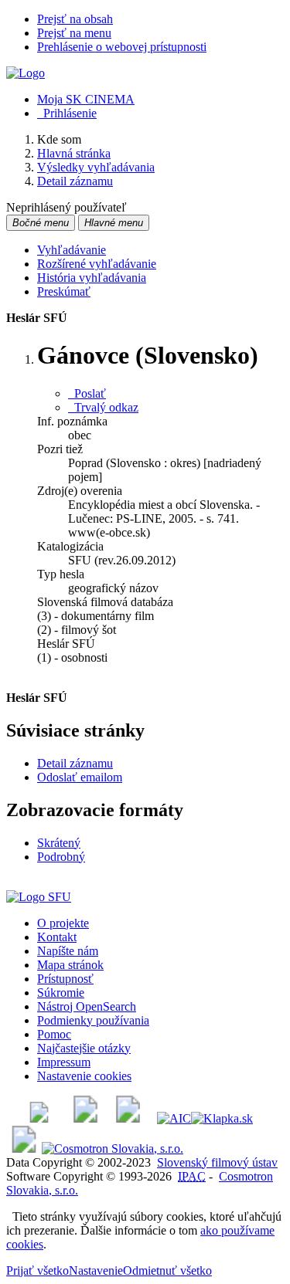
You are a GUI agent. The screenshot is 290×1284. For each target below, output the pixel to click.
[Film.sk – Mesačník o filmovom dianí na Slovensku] (39, 1118)
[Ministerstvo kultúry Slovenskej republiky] (24, 1148)
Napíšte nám (67, 950)
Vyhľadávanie (71, 249)
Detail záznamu (75, 763)
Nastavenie (96, 1270)
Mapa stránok (70, 964)
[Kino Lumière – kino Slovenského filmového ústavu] (128, 1118)
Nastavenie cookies (84, 1075)
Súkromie (60, 992)
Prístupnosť (65, 978)
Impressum (63, 1062)
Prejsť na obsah (75, 18)
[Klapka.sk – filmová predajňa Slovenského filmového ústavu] (222, 1118)
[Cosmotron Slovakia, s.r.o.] (112, 1148)
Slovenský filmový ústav (217, 1162)
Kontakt (57, 937)
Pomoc (54, 1034)
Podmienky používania (93, 1020)
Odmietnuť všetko (167, 1270)
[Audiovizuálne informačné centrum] (174, 1118)
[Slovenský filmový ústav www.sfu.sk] (38, 896)
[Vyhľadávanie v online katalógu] (25, 73)
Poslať (87, 393)
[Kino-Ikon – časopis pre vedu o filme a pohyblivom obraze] (85, 1118)
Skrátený (58, 842)
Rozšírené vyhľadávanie (96, 263)
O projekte (63, 923)
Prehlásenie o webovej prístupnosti (121, 46)
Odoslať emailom (79, 777)
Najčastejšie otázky (84, 1048)
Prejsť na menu (74, 32)
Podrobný (61, 856)
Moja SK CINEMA (86, 99)
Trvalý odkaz (103, 407)
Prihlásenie (67, 113)
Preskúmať (63, 291)
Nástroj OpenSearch (86, 1006)
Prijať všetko (37, 1270)
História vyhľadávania (91, 277)
